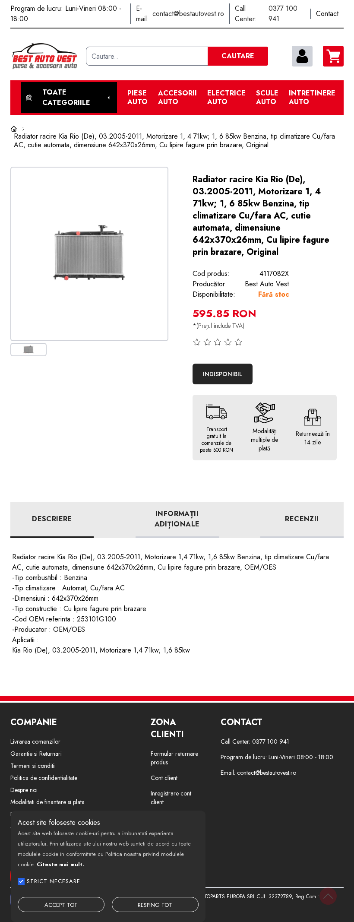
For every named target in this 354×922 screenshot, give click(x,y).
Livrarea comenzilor (35, 741)
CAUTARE (237, 56)
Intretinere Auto (312, 97)
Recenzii (302, 519)
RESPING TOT (155, 905)
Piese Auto (137, 97)
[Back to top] (328, 896)
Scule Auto (267, 97)
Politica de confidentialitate (43, 777)
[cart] (333, 56)
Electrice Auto (226, 97)
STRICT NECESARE (53, 881)
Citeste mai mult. (60, 864)
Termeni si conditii (33, 765)
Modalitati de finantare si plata (47, 802)
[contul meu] (302, 56)
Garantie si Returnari (36, 753)
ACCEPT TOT (61, 905)
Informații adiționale (177, 519)
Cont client (164, 777)
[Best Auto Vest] (44, 56)
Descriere (52, 519)
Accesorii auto (177, 97)
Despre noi (24, 790)
